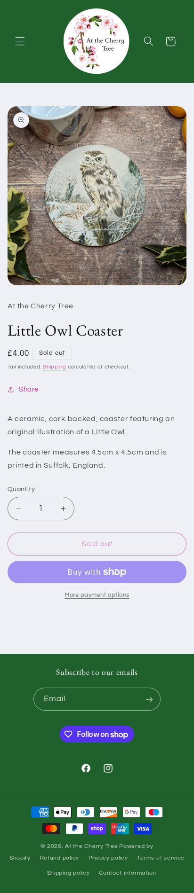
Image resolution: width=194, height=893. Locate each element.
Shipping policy (68, 873)
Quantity (21, 489)
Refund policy (60, 858)
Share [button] (29, 389)
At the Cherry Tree (91, 846)
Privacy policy (108, 858)
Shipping (54, 366)
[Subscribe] (149, 699)
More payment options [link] (97, 595)
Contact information (127, 873)
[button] (20, 41)
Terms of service (161, 858)
